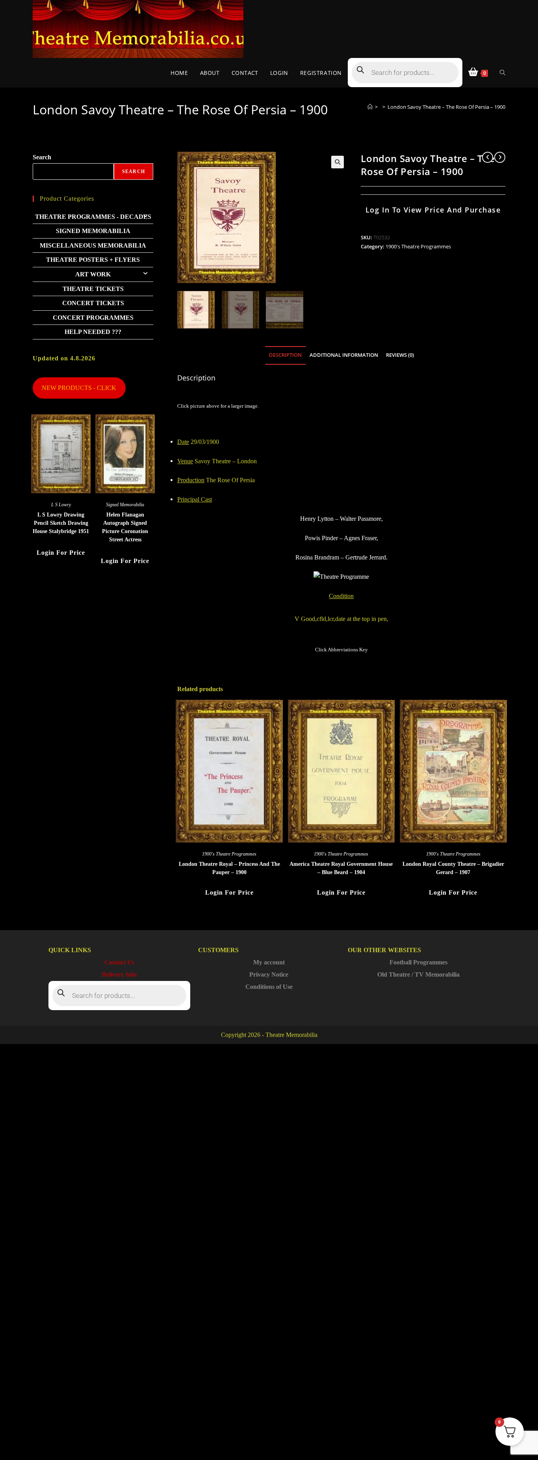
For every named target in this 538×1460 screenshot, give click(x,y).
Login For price (229, 892)
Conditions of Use (269, 986)
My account (269, 962)
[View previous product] (487, 157)
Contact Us (119, 962)
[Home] (370, 106)
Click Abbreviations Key (341, 650)
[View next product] (499, 157)
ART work (93, 274)
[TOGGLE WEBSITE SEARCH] (502, 73)
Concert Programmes (93, 317)
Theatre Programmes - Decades (93, 216)
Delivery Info (119, 974)
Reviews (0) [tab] (400, 355)
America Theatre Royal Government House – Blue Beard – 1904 (341, 868)
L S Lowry (61, 504)
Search (42, 157)
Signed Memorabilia (93, 230)
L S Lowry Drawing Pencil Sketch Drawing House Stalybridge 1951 (61, 523)
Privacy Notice (268, 974)
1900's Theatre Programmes (418, 246)
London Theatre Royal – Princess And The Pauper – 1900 (229, 868)
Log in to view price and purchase (433, 209)
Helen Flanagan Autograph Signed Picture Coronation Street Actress (125, 527)
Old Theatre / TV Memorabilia (418, 974)
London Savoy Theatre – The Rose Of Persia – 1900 (446, 106)
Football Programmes (418, 962)
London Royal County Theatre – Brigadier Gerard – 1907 (453, 868)
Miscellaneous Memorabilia (93, 245)
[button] (337, 162)
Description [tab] (285, 355)
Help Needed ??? (93, 331)
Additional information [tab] (344, 355)
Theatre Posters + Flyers (93, 259)
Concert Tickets (93, 303)
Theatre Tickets (93, 288)
